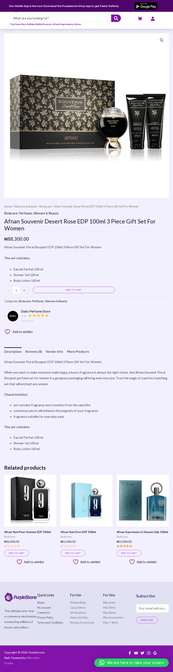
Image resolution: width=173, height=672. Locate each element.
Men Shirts (109, 607)
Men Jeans (109, 602)
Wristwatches (78, 612)
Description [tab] (13, 351)
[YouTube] (136, 653)
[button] (162, 40)
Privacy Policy (45, 617)
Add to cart (74, 290)
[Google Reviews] (155, 653)
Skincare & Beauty (25, 206)
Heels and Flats (79, 617)
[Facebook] (130, 653)
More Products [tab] (78, 351)
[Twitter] (142, 653)
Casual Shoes (78, 607)
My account (44, 607)
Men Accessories (113, 617)
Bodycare (45, 206)
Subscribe (147, 620)
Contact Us (43, 612)
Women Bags (78, 602)
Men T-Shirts (110, 622)
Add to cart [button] (16, 553)
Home (8, 206)
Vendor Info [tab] (54, 351)
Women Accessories (82, 622)
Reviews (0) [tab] (33, 351)
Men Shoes (109, 612)
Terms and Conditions (50, 622)
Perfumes (25, 213)
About (40, 602)
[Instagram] (149, 653)
